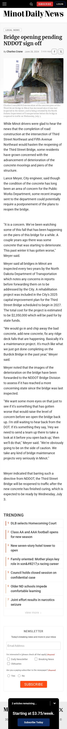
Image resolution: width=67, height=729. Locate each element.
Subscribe (44, 4)
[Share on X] (60, 51)
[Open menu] (4, 4)
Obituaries (16, 663)
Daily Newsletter (19, 659)
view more (32, 612)
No (23, 675)
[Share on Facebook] (54, 51)
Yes (12, 675)
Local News (13, 30)
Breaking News (46, 659)
